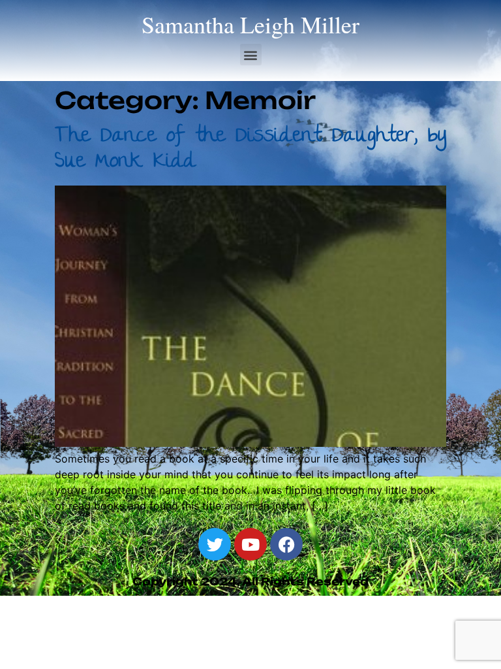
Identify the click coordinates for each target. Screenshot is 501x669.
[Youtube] (250, 544)
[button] (251, 54)
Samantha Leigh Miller (250, 24)
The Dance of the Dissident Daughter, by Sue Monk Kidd (250, 149)
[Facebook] (286, 544)
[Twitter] (214, 544)
